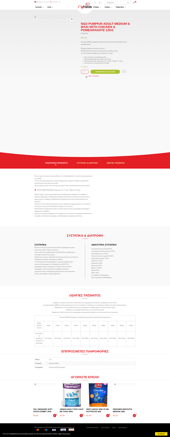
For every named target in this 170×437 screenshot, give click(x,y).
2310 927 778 (56, 2)
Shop (114, 427)
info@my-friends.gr (42, 2)
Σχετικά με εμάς (92, 427)
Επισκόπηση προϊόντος (56, 163)
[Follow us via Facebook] (95, 3)
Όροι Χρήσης (105, 427)
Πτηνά (96, 7)
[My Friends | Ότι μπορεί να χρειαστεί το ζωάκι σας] (85, 4)
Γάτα (49, 7)
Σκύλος (38, 7)
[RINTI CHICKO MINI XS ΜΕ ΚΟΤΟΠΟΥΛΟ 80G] (98, 395)
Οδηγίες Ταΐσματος (116, 163)
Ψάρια (107, 7)
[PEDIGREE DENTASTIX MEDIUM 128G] (125, 395)
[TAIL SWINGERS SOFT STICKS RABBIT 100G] (45, 395)
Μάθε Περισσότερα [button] (64, 434)
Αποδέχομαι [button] (161, 434)
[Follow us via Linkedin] (100, 3)
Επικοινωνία (122, 427)
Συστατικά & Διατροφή (87, 163)
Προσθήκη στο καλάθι (105, 72)
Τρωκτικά (120, 7)
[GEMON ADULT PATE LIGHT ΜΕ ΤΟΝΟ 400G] (72, 395)
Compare (124, 71)
